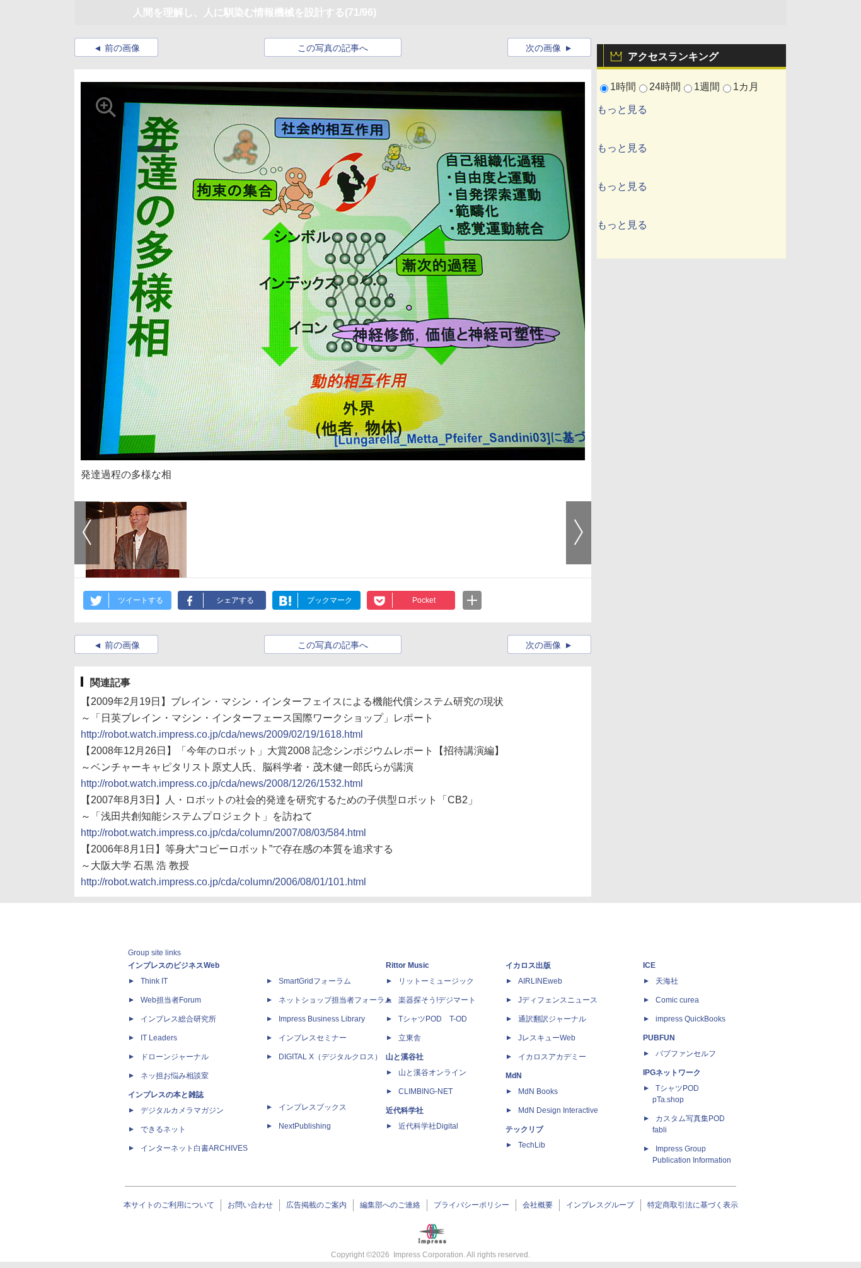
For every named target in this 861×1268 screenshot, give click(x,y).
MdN (514, 1075)
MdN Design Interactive (558, 1110)
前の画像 (122, 48)
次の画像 (543, 48)
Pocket (424, 600)
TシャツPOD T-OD (432, 1019)
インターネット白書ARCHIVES (194, 1148)
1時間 (623, 86)
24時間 (665, 86)
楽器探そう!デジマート (437, 1000)
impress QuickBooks (690, 1019)
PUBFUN (659, 1037)
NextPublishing (305, 1126)
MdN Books (538, 1091)
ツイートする (140, 600)
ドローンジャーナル (175, 1056)
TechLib (531, 1145)
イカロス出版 (528, 965)
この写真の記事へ (333, 48)
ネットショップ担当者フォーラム (335, 1000)
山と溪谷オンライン (432, 1072)
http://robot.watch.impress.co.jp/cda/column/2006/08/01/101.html (223, 881)
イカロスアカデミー (552, 1056)
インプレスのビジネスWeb (173, 965)
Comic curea (677, 1000)
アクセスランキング (673, 56)
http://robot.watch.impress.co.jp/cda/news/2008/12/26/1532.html (222, 783)
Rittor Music (407, 965)
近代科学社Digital (428, 1126)
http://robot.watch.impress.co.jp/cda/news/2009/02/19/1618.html (222, 734)
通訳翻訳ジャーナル (552, 1019)
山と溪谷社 (405, 1056)
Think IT (154, 981)
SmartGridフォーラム (315, 981)
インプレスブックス (313, 1107)
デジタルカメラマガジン (182, 1110)
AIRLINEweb (540, 981)
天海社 (667, 981)
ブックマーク (329, 600)
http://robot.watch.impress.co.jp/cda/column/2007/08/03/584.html (223, 832)
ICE (649, 965)
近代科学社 (405, 1110)
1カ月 (746, 86)
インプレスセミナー (313, 1037)
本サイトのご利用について (169, 1205)
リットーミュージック (436, 981)
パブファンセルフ (686, 1053)
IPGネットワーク (672, 1072)
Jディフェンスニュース (558, 1000)
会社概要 (538, 1205)
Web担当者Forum (171, 1000)
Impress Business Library (322, 1019)
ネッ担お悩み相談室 (175, 1075)
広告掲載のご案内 (316, 1205)
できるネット (163, 1129)
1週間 (707, 86)
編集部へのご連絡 (390, 1205)
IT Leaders (159, 1037)
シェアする (235, 600)
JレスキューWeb (546, 1037)
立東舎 (409, 1037)
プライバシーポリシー (471, 1205)
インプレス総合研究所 (178, 1019)
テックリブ (524, 1129)
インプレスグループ (600, 1205)
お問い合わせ (250, 1205)
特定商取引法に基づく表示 (692, 1205)
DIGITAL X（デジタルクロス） (330, 1056)
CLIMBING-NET (425, 1091)
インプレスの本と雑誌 (166, 1094)
